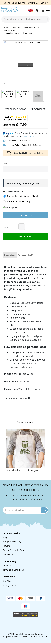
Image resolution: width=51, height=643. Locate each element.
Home (5, 27)
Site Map (7, 581)
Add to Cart (25, 236)
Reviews (22, 255)
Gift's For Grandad (10, 30)
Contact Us (8, 554)
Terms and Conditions (13, 569)
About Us (7, 565)
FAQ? (30, 255)
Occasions (15, 27)
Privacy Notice (9, 585)
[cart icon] (43, 10)
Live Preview (26, 215)
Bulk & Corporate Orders (14, 550)
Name (6, 163)
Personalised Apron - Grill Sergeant (22, 470)
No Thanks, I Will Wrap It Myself (22, 195)
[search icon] (46, 19)
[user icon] (37, 10)
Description (9, 255)
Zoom (7, 84)
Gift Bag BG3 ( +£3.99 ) (18, 201)
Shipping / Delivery (12, 541)
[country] (30, 10)
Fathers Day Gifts (30, 27)
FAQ (5, 537)
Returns (6, 545)
